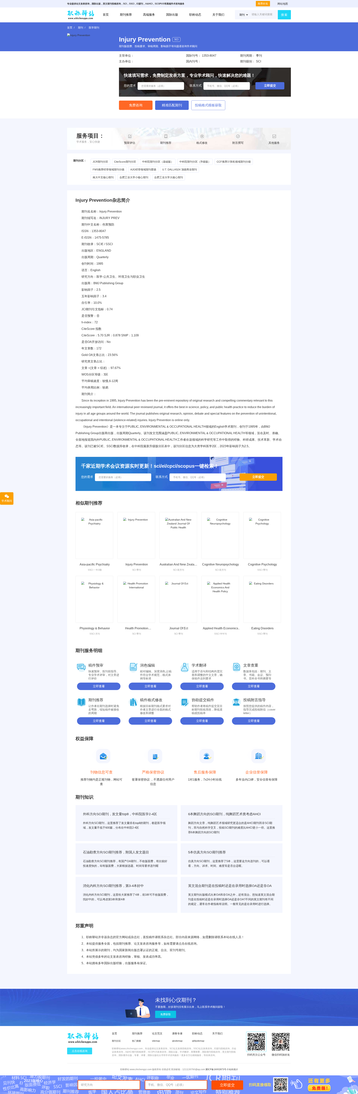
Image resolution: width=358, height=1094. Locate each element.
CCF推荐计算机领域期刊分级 (234, 161)
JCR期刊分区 (100, 161)
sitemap (156, 1041)
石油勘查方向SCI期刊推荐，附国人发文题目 (116, 852)
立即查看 (99, 686)
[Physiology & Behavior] (94, 599)
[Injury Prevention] (136, 535)
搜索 (284, 14)
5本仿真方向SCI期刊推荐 (207, 852)
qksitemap (177, 1041)
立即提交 (227, 1085)
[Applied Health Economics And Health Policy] (220, 599)
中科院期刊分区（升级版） (195, 161)
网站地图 (282, 3)
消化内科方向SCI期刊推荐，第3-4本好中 (113, 886)
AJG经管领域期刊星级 (143, 169)
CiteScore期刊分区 (125, 161)
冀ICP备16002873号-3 (216, 1069)
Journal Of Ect (178, 628)
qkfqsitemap (198, 1041)
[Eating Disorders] (262, 599)
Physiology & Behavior (95, 628)
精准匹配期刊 (172, 105)
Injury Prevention (136, 564)
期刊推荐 (126, 14)
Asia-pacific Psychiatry (95, 564)
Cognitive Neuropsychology (220, 564)
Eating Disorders (262, 628)
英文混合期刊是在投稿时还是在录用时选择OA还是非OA (230, 886)
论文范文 (157, 1033)
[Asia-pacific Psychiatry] (94, 535)
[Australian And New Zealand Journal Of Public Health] (178, 535)
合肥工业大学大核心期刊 (168, 177)
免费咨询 (135, 105)
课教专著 (177, 1033)
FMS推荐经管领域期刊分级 (108, 169)
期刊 (80, 27)
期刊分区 (116, 1041)
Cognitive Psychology (262, 564)
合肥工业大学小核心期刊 (134, 177)
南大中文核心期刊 (103, 177)
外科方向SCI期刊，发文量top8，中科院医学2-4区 (120, 814)
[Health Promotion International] (136, 599)
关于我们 (218, 14)
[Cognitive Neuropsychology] (220, 535)
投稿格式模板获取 (208, 105)
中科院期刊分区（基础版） (157, 161)
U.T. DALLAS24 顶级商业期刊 (179, 169)
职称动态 (195, 14)
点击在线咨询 (79, 1050)
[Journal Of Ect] (178, 599)
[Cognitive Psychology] (262, 535)
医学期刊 (94, 27)
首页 (106, 14)
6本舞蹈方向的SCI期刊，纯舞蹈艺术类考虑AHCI (224, 814)
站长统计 (233, 1069)
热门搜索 (136, 1041)
